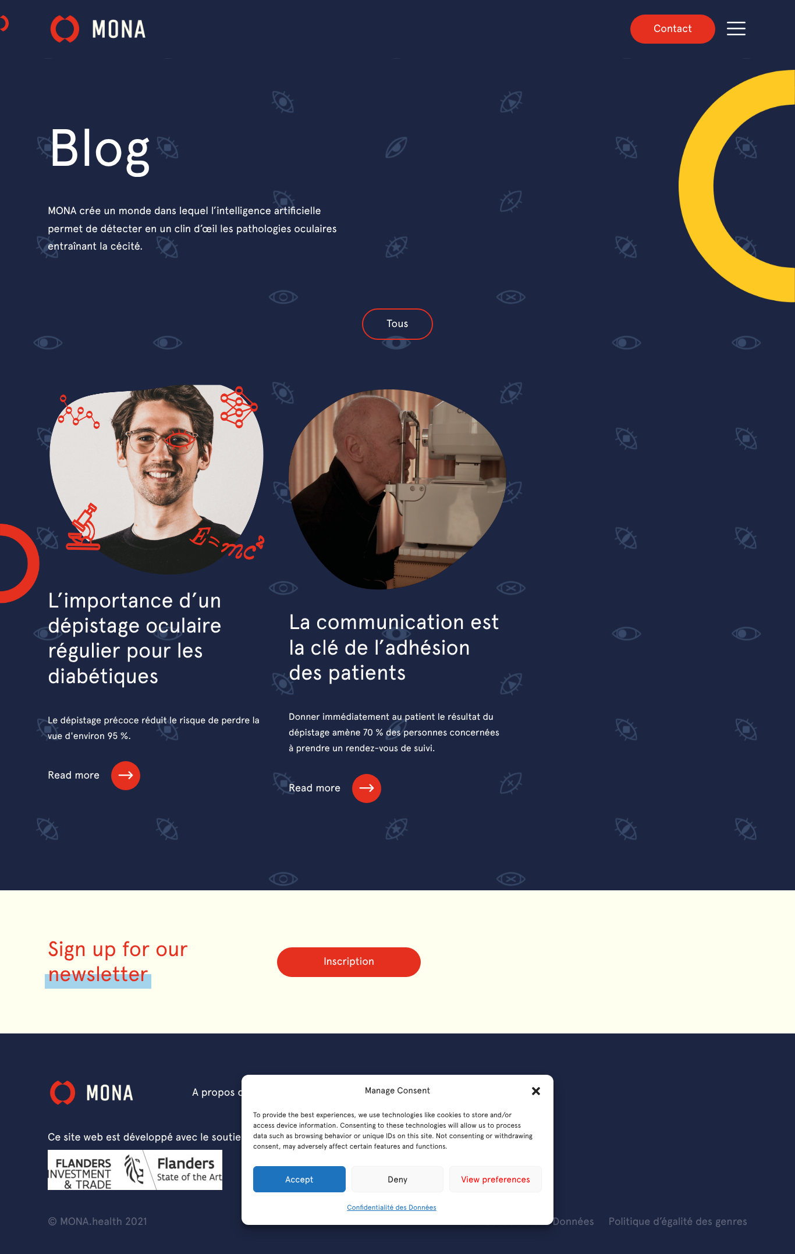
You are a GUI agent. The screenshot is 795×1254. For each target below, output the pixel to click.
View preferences (496, 1179)
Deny (397, 1179)
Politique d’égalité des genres (678, 1222)
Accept (299, 1179)
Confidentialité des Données (391, 1207)
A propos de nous (233, 1092)
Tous (397, 324)
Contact (673, 29)
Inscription (349, 961)
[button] (536, 1091)
